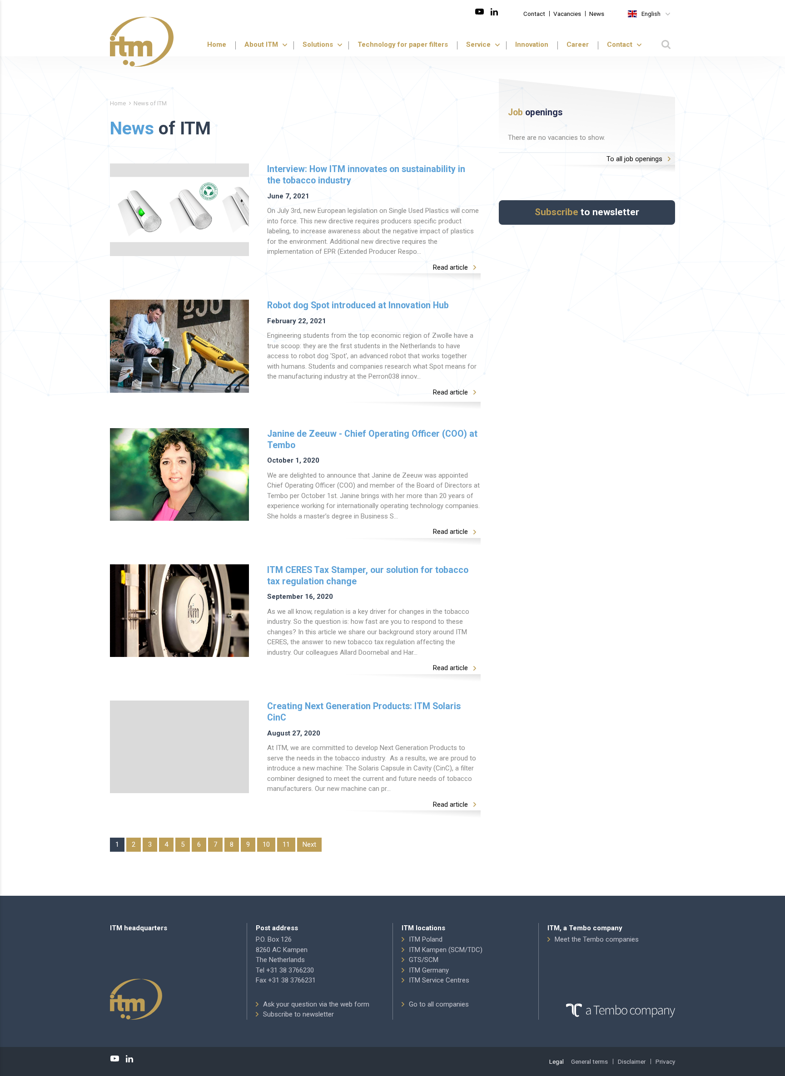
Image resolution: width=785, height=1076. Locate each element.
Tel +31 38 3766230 (285, 970)
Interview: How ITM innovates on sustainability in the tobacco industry (366, 175)
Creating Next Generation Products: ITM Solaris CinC (364, 712)
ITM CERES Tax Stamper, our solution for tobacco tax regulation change (367, 576)
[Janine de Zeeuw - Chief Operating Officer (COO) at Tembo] (179, 474)
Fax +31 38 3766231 (286, 980)
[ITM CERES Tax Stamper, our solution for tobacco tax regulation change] (179, 610)
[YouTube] (479, 12)
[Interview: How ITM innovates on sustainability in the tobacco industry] (179, 209)
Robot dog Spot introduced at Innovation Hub (358, 305)
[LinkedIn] (494, 12)
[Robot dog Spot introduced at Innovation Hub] (179, 346)
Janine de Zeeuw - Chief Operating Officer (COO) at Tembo (372, 439)
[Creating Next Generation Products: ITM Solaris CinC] (179, 747)
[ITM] (142, 42)
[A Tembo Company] (611, 1011)
